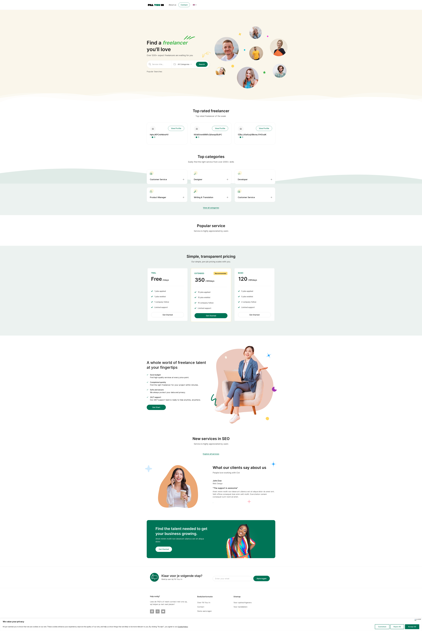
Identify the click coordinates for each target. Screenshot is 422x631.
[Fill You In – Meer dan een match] (156, 5)
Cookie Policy (183, 627)
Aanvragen (261, 578)
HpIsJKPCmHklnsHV (159, 134)
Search (202, 64)
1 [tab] (213, 502)
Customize (382, 627)
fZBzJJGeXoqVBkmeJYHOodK (252, 134)
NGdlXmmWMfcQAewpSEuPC (208, 134)
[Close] (418, 620)
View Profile (176, 128)
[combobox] (185, 64)
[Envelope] (163, 611)
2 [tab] (215, 502)
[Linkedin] (152, 611)
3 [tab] (216, 502)
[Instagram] (158, 611)
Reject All (397, 627)
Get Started (168, 315)
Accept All (412, 627)
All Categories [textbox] (183, 64)
